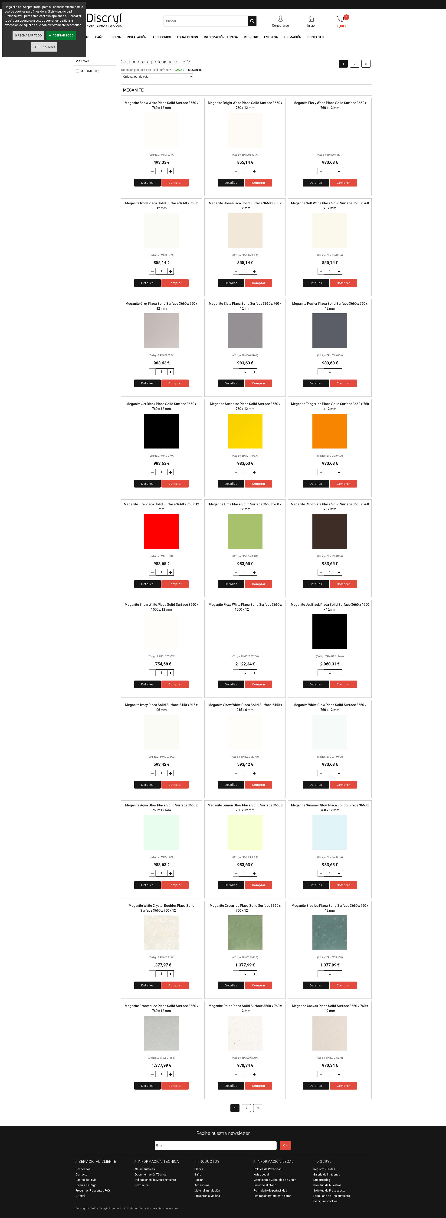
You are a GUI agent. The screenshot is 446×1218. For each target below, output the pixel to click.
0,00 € (341, 26)
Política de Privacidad (268, 1169)
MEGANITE (195, 70)
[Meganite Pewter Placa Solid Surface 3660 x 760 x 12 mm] (330, 349)
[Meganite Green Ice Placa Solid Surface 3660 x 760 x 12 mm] (245, 951)
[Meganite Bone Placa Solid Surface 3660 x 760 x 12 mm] (245, 249)
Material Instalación (207, 1190)
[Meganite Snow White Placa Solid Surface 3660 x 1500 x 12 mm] (161, 650)
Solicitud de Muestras (327, 1185)
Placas (198, 1169)
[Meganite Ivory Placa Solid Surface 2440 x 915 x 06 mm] (161, 751)
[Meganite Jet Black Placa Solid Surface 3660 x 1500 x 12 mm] (330, 650)
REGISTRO (251, 37)
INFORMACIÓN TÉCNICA (221, 37)
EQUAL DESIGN (187, 37)
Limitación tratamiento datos (272, 1196)
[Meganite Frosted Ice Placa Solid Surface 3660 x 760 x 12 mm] (161, 1052)
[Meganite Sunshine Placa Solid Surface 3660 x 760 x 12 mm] (245, 450)
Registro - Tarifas (324, 1169)
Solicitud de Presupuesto (329, 1190)
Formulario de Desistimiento (331, 1196)
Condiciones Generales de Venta (275, 1180)
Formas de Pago (85, 1185)
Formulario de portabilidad (270, 1190)
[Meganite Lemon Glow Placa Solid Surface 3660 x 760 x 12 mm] (245, 851)
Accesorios (201, 1185)
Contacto (81, 1174)
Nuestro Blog (321, 1180)
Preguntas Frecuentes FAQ (92, 1190)
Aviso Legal (261, 1174)
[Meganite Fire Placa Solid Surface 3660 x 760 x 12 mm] (161, 550)
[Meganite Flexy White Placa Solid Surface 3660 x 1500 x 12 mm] (245, 650)
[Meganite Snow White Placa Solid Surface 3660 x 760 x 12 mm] (161, 149)
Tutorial (80, 1196)
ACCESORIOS (161, 37)
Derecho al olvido (265, 1185)
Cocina (198, 1180)
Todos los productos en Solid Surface (145, 70)
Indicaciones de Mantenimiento (155, 1180)
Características (145, 1169)
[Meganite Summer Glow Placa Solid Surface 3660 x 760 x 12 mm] (330, 851)
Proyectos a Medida (207, 1196)
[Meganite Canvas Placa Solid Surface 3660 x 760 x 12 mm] (330, 1052)
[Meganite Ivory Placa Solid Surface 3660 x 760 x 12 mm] (161, 249)
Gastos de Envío (85, 1180)
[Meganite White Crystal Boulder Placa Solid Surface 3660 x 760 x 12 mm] (161, 951)
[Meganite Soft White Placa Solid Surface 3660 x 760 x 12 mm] (330, 249)
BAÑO (99, 37)
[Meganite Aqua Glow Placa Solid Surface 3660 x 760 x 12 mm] (161, 851)
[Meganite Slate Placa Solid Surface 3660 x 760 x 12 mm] (245, 349)
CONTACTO (315, 37)
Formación (142, 1185)
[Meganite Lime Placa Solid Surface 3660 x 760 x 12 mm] (245, 550)
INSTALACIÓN (136, 37)
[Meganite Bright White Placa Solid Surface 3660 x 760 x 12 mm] (245, 149)
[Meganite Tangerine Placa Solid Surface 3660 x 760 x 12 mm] (330, 450)
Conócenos (82, 1169)
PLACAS (178, 70)
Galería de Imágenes (326, 1174)
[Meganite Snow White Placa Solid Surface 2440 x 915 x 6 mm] (245, 751)
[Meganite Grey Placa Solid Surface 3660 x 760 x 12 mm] (161, 349)
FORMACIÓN (292, 37)
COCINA (115, 37)
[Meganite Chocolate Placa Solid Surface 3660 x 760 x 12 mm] (330, 550)
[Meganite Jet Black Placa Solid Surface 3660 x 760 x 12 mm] (161, 450)
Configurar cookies (325, 1201)
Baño (197, 1174)
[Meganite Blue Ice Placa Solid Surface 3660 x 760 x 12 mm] (330, 951)
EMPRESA (271, 37)
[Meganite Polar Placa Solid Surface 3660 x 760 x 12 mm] (245, 1052)
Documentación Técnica (151, 1174)
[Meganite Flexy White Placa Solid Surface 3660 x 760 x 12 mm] (330, 149)
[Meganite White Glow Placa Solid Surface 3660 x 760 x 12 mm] (330, 751)
